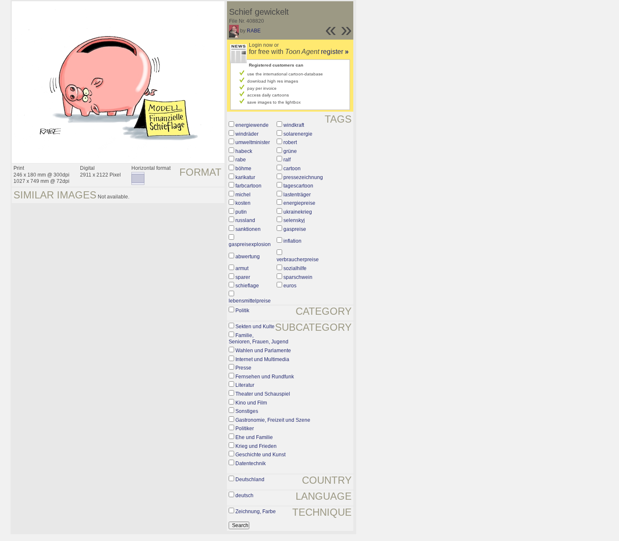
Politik (242, 310)
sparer (242, 277)
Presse (243, 368)
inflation (292, 241)
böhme (243, 168)
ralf (287, 160)
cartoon (292, 168)
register (335, 51)
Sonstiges (246, 411)
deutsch (244, 495)
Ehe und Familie (254, 437)
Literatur (244, 385)
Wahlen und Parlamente (263, 351)
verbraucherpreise (298, 259)
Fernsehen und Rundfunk (264, 377)
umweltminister (252, 142)
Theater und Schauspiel (262, 394)
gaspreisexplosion (250, 244)
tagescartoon (298, 186)
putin (241, 212)
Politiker (244, 428)
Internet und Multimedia (262, 359)
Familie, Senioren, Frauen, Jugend (258, 338)
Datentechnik (250, 463)
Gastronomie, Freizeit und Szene (272, 420)
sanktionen (248, 229)
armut (241, 268)
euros (289, 286)
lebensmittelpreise (250, 301)
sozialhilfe (295, 268)
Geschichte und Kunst (260, 455)
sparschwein (297, 277)
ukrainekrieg (297, 212)
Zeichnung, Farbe (255, 511)
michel (243, 195)
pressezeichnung (303, 177)
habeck (243, 151)
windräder (247, 134)
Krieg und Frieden (256, 446)
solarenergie (297, 134)
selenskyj (294, 220)
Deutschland (249, 479)
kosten (243, 203)
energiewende (252, 125)
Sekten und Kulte (255, 326)
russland (245, 220)
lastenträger (297, 195)
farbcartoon (248, 186)
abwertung (247, 257)
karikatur (245, 177)
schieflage (247, 286)
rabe (240, 160)
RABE (254, 31)
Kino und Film (251, 403)
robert (290, 142)
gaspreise (294, 229)
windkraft (293, 125)
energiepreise (299, 203)
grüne (290, 151)
